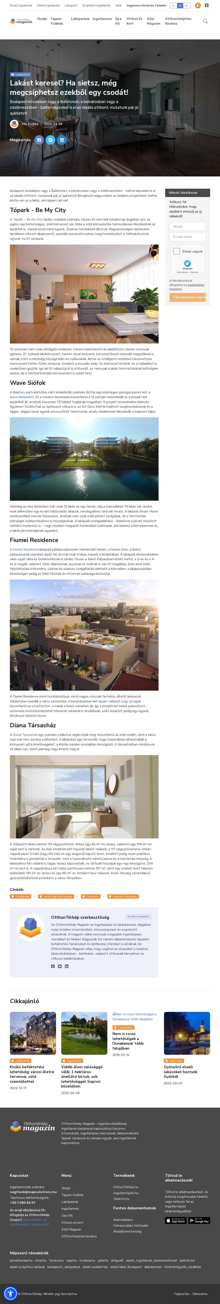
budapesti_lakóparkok (63, 1267)
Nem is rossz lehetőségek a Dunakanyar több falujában (128, 1041)
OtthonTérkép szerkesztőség (80, 917)
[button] (205, 21)
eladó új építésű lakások (27, 1267)
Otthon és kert (135, 21)
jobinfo (103, 1260)
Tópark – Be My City (28, 219)
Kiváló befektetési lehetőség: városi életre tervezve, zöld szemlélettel (32, 1074)
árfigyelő (117, 1260)
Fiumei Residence (25, 549)
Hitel (119, 5)
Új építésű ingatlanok (96, 5)
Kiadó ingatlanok (48, 5)
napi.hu (71, 1260)
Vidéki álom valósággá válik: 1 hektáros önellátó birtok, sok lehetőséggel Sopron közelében (81, 1077)
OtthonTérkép (31, 1294)
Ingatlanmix (102, 19)
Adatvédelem (123, 1220)
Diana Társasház (25, 735)
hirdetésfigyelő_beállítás (183, 1267)
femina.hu (93, 896)
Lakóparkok (80, 19)
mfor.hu (40, 1260)
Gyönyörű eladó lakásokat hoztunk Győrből (180, 1072)
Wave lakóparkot (22, 397)
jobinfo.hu (187, 1260)
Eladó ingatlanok (21, 5)
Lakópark (71, 5)
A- (173, 5)
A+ (187, 5)
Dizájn (42, 19)
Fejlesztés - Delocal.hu (191, 1294)
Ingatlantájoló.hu (125, 1193)
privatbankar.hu (21, 1260)
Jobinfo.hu (121, 1199)
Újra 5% (118, 21)
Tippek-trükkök (56, 21)
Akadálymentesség (127, 1231)
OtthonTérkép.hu (125, 1187)
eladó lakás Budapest (126, 1267)
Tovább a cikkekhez (138, 917)
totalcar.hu (87, 1260)
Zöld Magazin (153, 21)
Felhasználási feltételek (130, 1226)
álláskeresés (153, 1267)
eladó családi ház (95, 1267)
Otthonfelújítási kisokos (178, 21)
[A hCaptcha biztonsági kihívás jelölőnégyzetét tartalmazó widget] (188, 259)
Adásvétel (176, 1060)
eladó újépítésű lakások (58, 896)
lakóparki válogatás (125, 896)
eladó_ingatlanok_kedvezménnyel (151, 1260)
